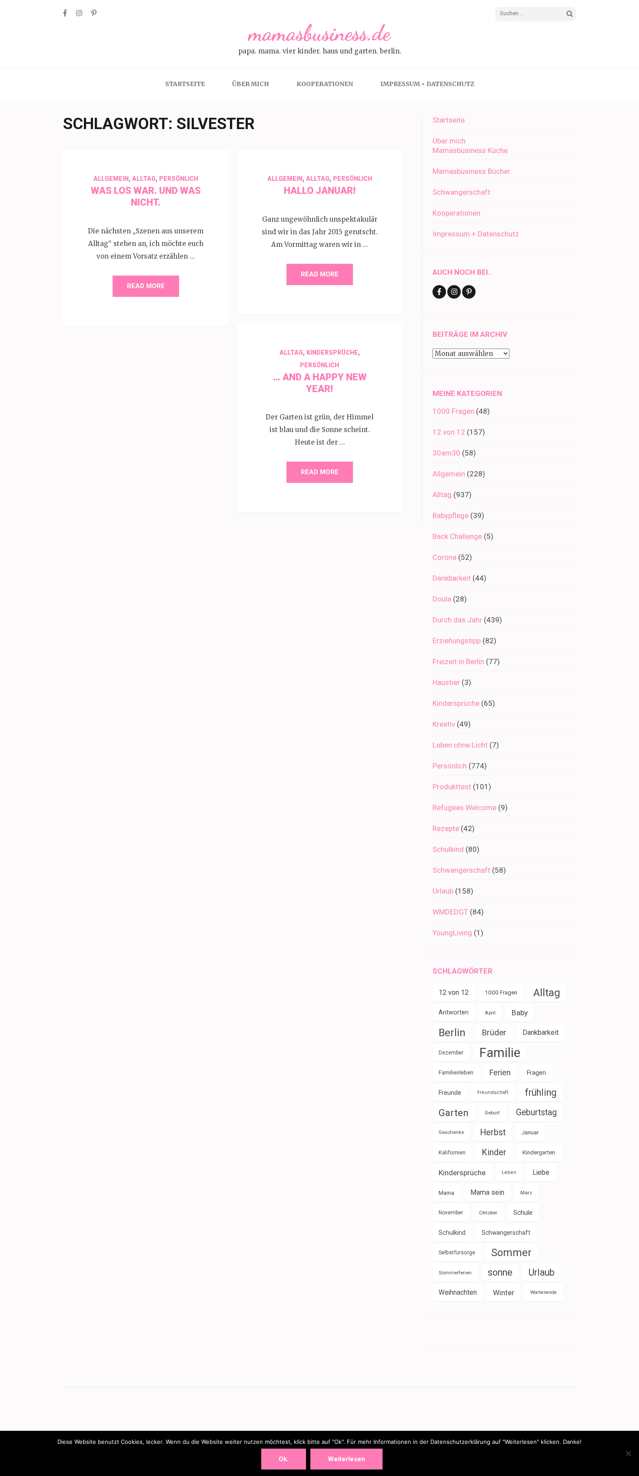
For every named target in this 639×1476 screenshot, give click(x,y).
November (451, 1213)
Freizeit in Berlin (458, 661)
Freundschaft (493, 1092)
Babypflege (451, 515)
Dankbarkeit (452, 578)
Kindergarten (539, 1152)
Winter (503, 1292)
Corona (444, 557)
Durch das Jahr (457, 619)
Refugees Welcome (464, 807)
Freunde (450, 1092)
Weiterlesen (346, 1459)
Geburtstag (536, 1112)
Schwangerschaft (461, 192)
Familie (499, 1052)
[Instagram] (79, 13)
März (526, 1193)
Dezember (451, 1053)
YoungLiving (452, 932)
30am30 (446, 453)
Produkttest (452, 786)
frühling (540, 1092)
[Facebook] (65, 13)
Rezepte (446, 828)
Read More (146, 286)
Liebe (540, 1172)
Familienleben (456, 1072)
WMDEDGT (450, 912)
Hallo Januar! (320, 190)
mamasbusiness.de (319, 33)
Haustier (446, 682)
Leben (509, 1172)
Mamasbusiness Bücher (471, 171)
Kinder (494, 1152)
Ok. (284, 1459)
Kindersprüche (332, 352)
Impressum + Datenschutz (427, 84)
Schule (522, 1213)
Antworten (454, 1012)
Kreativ (444, 724)
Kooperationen (324, 84)
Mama (446, 1192)
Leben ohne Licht (460, 745)
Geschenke (451, 1132)
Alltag (144, 178)
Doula (442, 599)
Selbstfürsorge (457, 1253)
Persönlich (178, 178)
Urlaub (443, 891)
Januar (530, 1132)
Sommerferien (455, 1273)
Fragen (536, 1072)
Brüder (494, 1032)
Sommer (511, 1253)
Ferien (500, 1072)
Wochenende (543, 1292)
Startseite (185, 84)
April (490, 1013)
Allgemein (111, 178)
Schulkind (448, 849)
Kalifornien (452, 1152)
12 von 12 (449, 432)
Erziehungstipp (457, 640)
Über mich (250, 84)
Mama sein (487, 1192)
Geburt (492, 1113)
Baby (520, 1012)
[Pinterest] (94, 13)
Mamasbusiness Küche (470, 150)
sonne (500, 1272)
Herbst (493, 1132)
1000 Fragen (453, 411)
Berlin (452, 1033)
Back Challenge (457, 536)
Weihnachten (458, 1292)
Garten (454, 1112)
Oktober (488, 1213)
